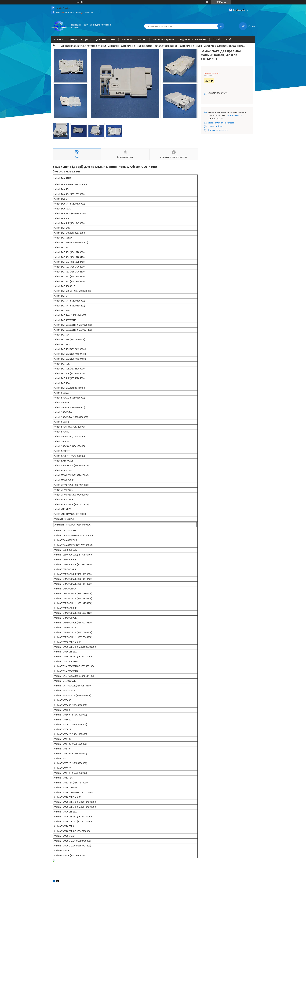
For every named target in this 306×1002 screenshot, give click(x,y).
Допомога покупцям (163, 39)
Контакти (127, 39)
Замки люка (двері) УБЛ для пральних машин (178, 46)
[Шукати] (220, 26)
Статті (216, 39)
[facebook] (54, 881)
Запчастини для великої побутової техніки (83, 46)
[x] (57, 881)
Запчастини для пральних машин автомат (130, 46)
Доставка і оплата (105, 39)
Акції (228, 39)
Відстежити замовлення (193, 39)
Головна (58, 39)
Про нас (142, 39)
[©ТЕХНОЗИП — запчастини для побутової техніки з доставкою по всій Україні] (59, 26)
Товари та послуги (78, 39)
